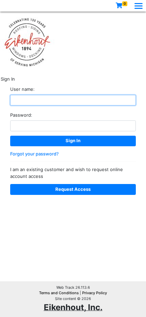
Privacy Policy (94, 292)
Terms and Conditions (59, 292)
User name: (22, 89)
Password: (21, 115)
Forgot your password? (34, 153)
